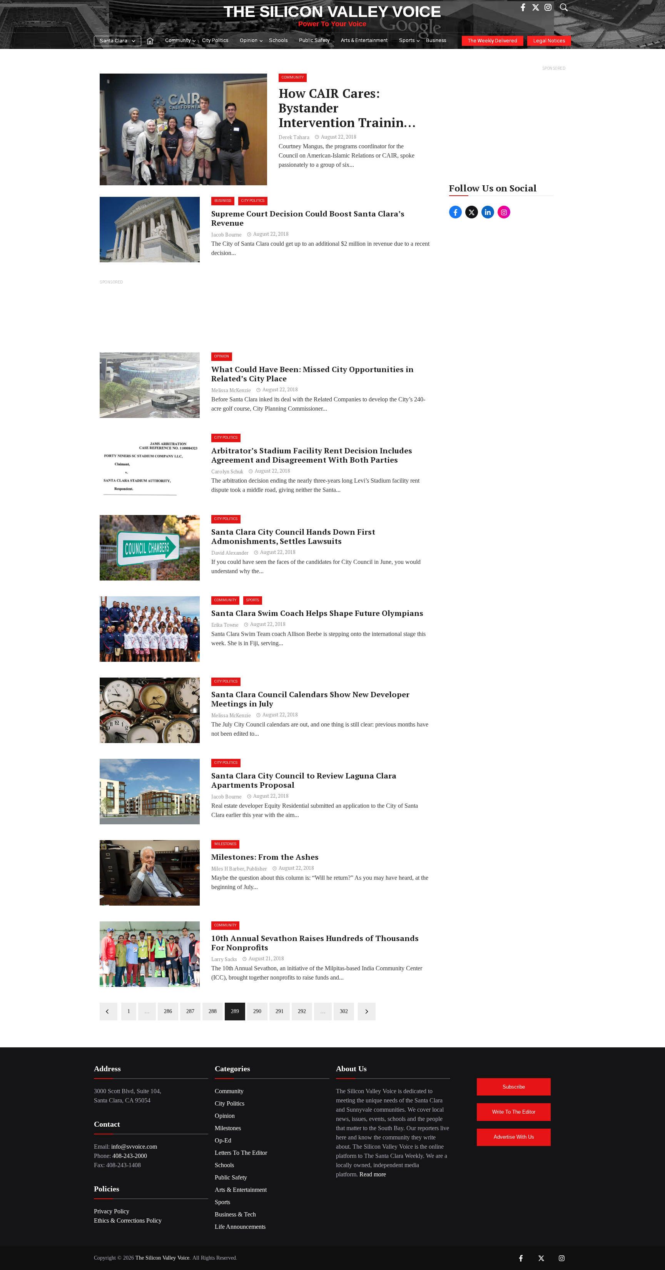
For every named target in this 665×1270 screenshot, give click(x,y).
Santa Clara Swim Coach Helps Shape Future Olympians (317, 613)
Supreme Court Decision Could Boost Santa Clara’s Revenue (307, 218)
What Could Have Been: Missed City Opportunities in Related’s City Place (312, 374)
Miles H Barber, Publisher (239, 868)
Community (177, 40)
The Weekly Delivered (492, 41)
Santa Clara (113, 41)
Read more (372, 1174)
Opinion (248, 40)
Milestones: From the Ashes (265, 857)
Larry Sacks (224, 959)
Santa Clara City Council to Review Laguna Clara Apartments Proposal (303, 780)
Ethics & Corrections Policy (128, 1220)
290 (257, 1011)
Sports (406, 40)
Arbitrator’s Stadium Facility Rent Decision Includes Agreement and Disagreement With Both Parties (311, 455)
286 (168, 1011)
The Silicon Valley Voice (332, 11)
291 (280, 1011)
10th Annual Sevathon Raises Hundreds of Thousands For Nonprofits (315, 943)
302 (344, 1011)
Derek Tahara (294, 137)
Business (436, 40)
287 (190, 1011)
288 (213, 1011)
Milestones (225, 844)
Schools (278, 40)
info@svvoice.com (134, 1146)
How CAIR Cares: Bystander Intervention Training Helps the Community (345, 115)
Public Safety (314, 40)
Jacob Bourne (226, 234)
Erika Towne (225, 624)
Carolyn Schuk (227, 471)
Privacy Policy (111, 1211)
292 (302, 1011)
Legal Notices (549, 41)
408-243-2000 (129, 1156)
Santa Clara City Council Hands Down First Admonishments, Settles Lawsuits (293, 536)
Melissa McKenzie (231, 390)
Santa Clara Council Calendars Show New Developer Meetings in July (310, 699)
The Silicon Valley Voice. (163, 1258)
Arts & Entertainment (364, 40)
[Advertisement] (266, 316)
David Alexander (230, 552)
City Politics (215, 40)
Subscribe (514, 1087)
